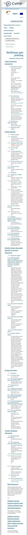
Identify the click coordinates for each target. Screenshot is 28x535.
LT (22, 17)
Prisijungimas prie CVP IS (16, 21)
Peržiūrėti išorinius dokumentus (12, 38)
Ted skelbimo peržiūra (10, 40)
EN (20, 17)
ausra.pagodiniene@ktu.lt (16, 83)
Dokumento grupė (9, 46)
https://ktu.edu (14, 90)
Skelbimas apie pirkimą (10, 44)
